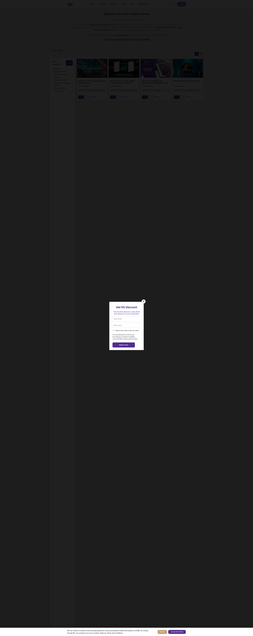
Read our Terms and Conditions (111, 633)
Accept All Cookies (177, 632)
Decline (162, 632)
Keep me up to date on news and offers (127, 330)
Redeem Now (123, 345)
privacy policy (133, 339)
